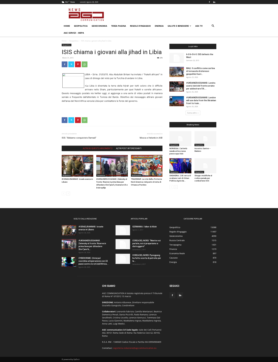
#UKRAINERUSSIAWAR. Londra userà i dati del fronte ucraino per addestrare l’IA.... (200, 86)
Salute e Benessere (178, 25)
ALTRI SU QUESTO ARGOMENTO (98, 148)
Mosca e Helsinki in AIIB (151, 138)
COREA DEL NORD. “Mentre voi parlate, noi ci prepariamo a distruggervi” (146, 243)
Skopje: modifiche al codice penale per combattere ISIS (203, 178)
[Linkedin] (214, 2)
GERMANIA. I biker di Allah (144, 226)
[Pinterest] (78, 64)
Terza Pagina (118, 25)
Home (67, 25)
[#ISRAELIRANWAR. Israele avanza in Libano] (77, 166)
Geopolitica (81, 25)
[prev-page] (63, 193)
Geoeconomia (99, 25)
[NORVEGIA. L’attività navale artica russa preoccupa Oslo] (180, 138)
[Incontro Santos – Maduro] (205, 138)
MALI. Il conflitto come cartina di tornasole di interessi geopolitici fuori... (200, 71)
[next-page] (68, 193)
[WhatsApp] (84, 64)
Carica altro (192, 113)
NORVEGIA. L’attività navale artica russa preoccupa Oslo (178, 151)
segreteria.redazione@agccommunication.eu (135, 348)
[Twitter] (71, 64)
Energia (159, 25)
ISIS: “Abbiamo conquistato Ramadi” (79, 138)
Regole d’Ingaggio (140, 25)
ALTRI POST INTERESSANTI (128, 148)
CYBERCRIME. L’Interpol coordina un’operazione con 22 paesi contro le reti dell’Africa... (93, 261)
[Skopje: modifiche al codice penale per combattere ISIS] (205, 165)
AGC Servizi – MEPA (74, 32)
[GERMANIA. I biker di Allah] (123, 230)
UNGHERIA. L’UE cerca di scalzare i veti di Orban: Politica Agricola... (180, 178)
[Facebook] (209, 2)
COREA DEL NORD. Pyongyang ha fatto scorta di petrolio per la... (146, 258)
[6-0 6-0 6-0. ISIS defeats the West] (176, 58)
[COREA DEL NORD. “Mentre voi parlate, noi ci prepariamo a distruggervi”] (123, 244)
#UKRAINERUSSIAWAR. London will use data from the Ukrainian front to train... (201, 100)
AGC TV (199, 25)
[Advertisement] (163, 14)
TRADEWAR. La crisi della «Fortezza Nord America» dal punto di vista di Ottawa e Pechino (146, 182)
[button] (212, 26)
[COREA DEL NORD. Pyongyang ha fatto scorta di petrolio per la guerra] (123, 259)
